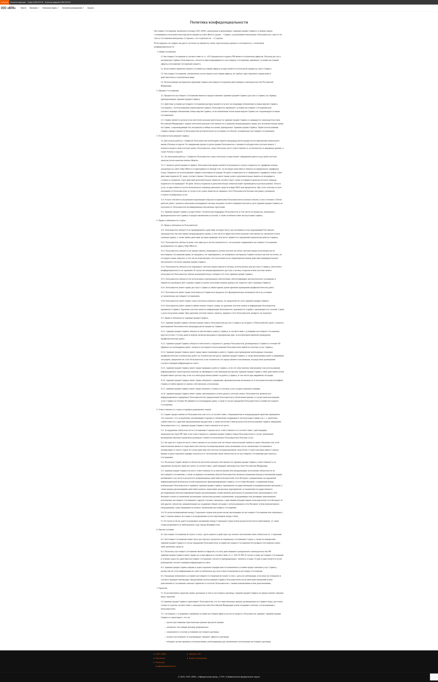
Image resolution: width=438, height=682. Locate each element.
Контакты (160, 658)
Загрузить (90, 8)
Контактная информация (18, 2)
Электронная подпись (49, 8)
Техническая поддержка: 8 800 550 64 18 (57, 2)
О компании (4, 2)
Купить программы (198, 658)
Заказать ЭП (195, 654)
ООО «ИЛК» (8, 8)
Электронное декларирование (72, 8)
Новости (23, 8)
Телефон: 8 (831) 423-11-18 (35, 2)
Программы (34, 8)
